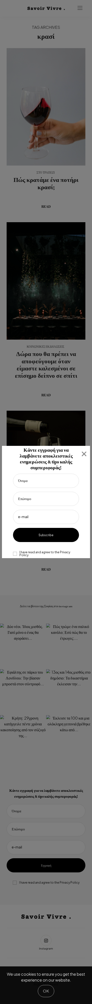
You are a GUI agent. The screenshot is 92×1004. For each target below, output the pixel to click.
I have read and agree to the (44, 554)
